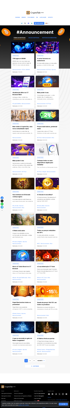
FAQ (37, 17)
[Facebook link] (52, 394)
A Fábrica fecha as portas (45, 338)
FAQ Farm (3, 398)
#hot (53, 137)
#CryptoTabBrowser (22, 277)
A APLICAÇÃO (40, 23)
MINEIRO (24, 17)
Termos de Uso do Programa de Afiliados (23, 395)
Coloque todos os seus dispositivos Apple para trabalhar (45, 162)
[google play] (31, 23)
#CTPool (48, 69)
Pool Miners (31, 17)
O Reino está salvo (19, 230)
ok (64, 404)
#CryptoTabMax (17, 103)
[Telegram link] (56, 394)
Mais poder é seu (43, 92)
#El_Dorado (16, 205)
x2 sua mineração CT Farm (46, 266)
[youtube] (66, 394)
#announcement (17, 69)
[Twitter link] (59, 394)
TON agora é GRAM (19, 58)
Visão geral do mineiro (6, 395)
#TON (23, 69)
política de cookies (24, 405)
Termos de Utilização (18, 393)
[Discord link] (49, 394)
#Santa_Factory (17, 313)
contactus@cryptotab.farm (61, 399)
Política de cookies (18, 400)
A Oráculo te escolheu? (45, 194)
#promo (54, 69)
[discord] (28, 23)
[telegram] (21, 23)
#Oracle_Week (41, 205)
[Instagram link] (63, 394)
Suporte (50, 17)
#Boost (14, 277)
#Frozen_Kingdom (17, 241)
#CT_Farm (44, 277)
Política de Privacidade (19, 398)
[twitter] (25, 23)
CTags (35, 400)
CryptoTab (3, 400)
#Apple (44, 171)
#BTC (38, 243)
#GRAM (28, 69)
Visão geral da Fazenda (6, 393)
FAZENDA (17, 17)
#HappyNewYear (50, 349)
